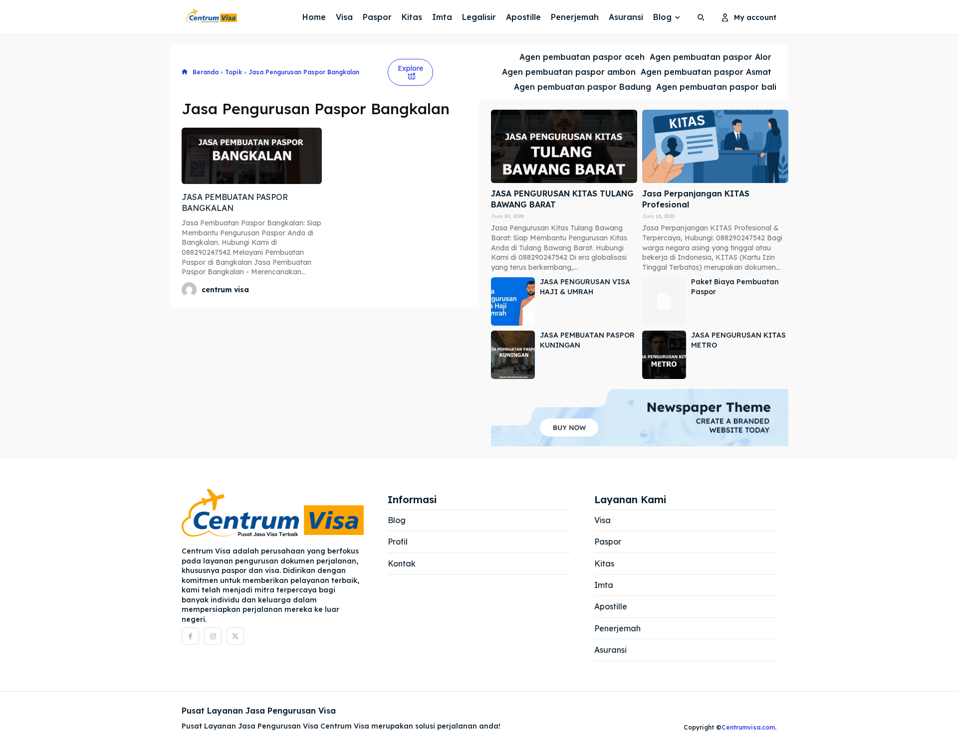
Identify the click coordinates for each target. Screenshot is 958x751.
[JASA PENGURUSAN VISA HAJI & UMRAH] (513, 301)
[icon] (185, 72)
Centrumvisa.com (748, 727)
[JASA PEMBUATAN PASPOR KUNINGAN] (513, 355)
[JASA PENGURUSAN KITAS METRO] (664, 355)
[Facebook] (190, 636)
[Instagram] (213, 636)
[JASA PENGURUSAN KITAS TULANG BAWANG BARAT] (564, 146)
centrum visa (225, 289)
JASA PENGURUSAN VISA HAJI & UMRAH (585, 286)
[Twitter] (235, 636)
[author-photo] (191, 289)
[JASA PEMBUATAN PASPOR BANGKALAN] (252, 156)
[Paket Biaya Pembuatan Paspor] (664, 301)
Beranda (206, 72)
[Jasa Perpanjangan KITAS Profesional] (715, 146)
